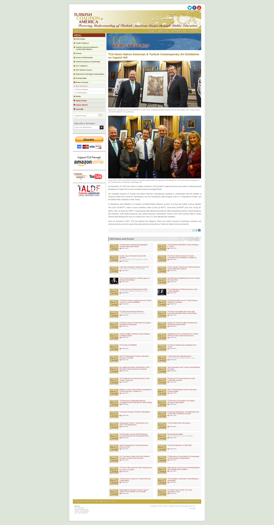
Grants (78, 53)
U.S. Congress (82, 66)
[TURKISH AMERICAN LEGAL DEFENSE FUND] (89, 197)
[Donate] (89, 150)
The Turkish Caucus (84, 70)
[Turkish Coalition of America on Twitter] (190, 9)
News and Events (81, 86)
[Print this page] (193, 231)
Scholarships (81, 78)
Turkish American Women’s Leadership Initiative (87, 48)
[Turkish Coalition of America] (137, 27)
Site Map (192, 508)
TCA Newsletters (81, 93)
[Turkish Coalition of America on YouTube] (199, 9)
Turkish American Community (88, 62)
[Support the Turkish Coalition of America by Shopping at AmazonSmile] (89, 169)
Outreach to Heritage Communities (90, 74)
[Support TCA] (179, 31)
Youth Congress (82, 43)
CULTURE (79, 109)
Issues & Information (84, 58)
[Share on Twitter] (196, 231)
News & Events (82, 82)
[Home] (152, 31)
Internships (80, 39)
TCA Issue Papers (81, 89)
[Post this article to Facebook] (199, 231)
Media (78, 96)
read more (124, 248)
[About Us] (163, 31)
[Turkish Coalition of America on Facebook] (194, 9)
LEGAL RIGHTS (82, 105)
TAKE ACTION (81, 101)
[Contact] (194, 31)
